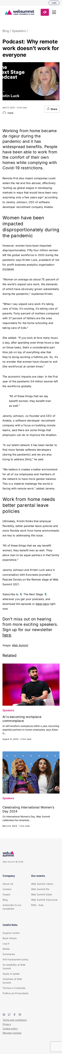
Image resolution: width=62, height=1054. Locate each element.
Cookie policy (10, 1028)
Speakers (19, 31)
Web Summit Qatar (41, 894)
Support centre (11, 932)
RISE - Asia (37, 905)
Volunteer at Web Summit (12, 981)
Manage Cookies (12, 1032)
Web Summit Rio (40, 889)
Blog (5, 31)
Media (6, 948)
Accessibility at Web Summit (14, 966)
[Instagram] (20, 1015)
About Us (8, 883)
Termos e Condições (14, 988)
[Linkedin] (4, 1015)
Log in (6, 943)
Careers (7, 889)
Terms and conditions (15, 1020)
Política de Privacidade (15, 993)
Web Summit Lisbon (42, 883)
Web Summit (20, 645)
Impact (7, 894)
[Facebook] (14, 1015)
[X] (9, 1015)
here (6, 635)
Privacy (7, 1024)
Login (54, 2)
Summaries (9, 954)
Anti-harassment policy (16, 959)
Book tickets (10, 938)
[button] (54, 12)
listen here (42, 604)
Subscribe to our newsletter (12, 907)
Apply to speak (11, 973)
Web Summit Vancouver (44, 899)
